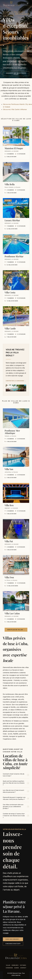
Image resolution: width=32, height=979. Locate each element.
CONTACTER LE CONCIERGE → (16, 380)
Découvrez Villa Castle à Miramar (15, 109)
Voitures (23, 965)
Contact (23, 967)
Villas (8, 965)
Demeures (15, 965)
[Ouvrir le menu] (27, 3)
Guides (16, 967)
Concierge (9, 967)
